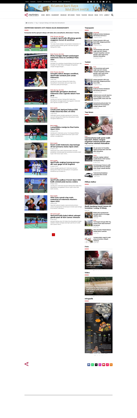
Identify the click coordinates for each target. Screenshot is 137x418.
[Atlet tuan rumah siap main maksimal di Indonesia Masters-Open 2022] (35, 203)
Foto (101, 15)
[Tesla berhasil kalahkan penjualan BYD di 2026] (89, 175)
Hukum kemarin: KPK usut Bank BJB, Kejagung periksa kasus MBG (101, 42)
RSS (93, 389)
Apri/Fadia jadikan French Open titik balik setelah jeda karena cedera (65, 181)
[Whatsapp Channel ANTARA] (94, 1)
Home (43, 15)
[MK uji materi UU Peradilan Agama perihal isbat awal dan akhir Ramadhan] (89, 150)
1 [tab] (94, 270)
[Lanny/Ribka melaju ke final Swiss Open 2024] (35, 132)
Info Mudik (71, 15)
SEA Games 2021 (55, 213)
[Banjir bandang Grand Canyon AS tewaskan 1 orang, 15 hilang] (99, 195)
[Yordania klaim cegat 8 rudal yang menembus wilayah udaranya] (89, 239)
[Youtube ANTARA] (103, 1)
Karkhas (72, 370)
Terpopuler (33, 1)
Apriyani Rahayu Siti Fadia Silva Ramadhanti (52, 23)
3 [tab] (98, 270)
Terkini (27, 1)
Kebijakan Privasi (97, 378)
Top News (39, 1)
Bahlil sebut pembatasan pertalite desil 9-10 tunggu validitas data (101, 214)
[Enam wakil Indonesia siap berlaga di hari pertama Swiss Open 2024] (35, 150)
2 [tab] (96, 270)
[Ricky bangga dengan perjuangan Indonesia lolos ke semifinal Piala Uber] (35, 61)
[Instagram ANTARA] (100, 1)
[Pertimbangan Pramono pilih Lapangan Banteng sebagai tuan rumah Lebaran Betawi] (89, 167)
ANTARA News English (99, 370)
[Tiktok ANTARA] (107, 1)
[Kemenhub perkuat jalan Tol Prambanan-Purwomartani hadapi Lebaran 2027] (89, 105)
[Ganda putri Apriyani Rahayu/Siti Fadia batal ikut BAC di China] (35, 115)
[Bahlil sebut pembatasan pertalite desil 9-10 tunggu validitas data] (89, 215)
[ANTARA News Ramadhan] (33, 364)
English (90, 15)
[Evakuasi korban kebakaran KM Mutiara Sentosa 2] (89, 35)
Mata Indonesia (74, 378)
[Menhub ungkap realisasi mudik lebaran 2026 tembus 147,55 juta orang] (89, 158)
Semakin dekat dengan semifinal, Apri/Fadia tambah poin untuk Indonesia (64, 75)
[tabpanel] (99, 260)
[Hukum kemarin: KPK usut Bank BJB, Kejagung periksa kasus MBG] (89, 42)
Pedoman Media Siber (99, 386)
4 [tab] (101, 270)
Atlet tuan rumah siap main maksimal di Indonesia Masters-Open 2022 (63, 199)
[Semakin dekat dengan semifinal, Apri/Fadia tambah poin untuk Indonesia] (35, 79)
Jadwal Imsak (51, 389)
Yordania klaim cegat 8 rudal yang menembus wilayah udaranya (102, 239)
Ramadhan (30, 23)
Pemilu (60, 1)
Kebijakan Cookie (97, 381)
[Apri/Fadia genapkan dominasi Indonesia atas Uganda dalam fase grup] (35, 97)
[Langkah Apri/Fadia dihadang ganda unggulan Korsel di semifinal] (35, 43)
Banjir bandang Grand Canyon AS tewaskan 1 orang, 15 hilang (98, 207)
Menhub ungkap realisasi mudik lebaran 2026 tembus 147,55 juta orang (101, 158)
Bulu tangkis (54, 108)
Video (95, 155)
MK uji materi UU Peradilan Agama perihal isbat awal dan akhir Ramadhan (102, 149)
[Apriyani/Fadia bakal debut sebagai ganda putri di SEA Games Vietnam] (35, 221)
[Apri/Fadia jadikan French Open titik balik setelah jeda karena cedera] (35, 185)
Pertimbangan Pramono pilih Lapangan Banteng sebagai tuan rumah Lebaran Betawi (102, 166)
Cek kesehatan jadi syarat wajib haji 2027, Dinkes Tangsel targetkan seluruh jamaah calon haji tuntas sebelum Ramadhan (101, 53)
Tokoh (78, 15)
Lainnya (106, 15)
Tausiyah (84, 15)
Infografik (96, 32)
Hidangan (63, 15)
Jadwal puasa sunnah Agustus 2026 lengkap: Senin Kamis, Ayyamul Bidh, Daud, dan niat (102, 96)
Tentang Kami (96, 384)
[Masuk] (88, 1)
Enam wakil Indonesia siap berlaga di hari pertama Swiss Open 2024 (65, 146)
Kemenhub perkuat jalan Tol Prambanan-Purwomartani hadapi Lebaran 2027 (102, 104)
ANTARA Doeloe (75, 381)
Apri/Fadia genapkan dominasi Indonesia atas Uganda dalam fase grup (65, 93)
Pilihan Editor (90, 182)
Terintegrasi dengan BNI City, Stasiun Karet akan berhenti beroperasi (102, 223)
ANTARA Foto (66, 1)
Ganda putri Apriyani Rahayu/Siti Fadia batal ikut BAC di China (64, 110)
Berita (48, 15)
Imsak (96, 15)
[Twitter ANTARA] (97, 1)
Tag (36, 23)
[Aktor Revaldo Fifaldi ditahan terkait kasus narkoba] (89, 232)
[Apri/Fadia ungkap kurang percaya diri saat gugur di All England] (35, 167)
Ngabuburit (55, 15)
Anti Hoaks (73, 373)
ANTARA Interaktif (75, 375)
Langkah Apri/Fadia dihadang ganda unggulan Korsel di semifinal (65, 39)
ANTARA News (47, 1)
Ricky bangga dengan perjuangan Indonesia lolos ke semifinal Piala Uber (64, 57)
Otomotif (54, 1)
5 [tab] (103, 270)
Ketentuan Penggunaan (99, 375)
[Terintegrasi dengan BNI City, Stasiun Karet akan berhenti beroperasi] (89, 223)
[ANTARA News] (31, 15)
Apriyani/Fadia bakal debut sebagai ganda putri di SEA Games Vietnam (65, 216)
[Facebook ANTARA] (91, 1)
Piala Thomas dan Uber (57, 36)
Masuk (94, 373)
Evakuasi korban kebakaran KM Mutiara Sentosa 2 (97, 349)
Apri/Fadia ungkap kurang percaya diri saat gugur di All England (64, 163)
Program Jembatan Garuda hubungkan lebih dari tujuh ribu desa (97, 289)
